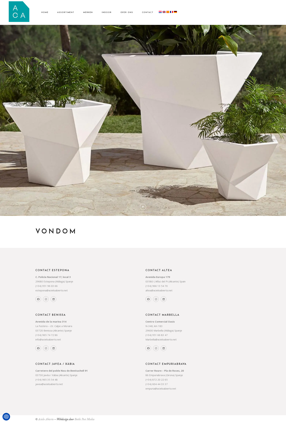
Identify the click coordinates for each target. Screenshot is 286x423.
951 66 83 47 (160, 335)
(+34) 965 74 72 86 (46, 335)
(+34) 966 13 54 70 (156, 286)
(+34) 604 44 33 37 (156, 384)
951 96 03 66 (50, 286)
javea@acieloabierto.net (49, 384)
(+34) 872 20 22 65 (156, 379)
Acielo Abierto (46, 419)
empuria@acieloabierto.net (160, 388)
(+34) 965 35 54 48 (46, 379)
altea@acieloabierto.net (158, 290)
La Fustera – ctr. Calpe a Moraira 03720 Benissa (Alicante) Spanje (53, 326)
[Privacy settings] (6, 417)
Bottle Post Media (85, 419)
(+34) (38, 286)
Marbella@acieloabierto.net (161, 339)
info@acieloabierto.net (48, 339)
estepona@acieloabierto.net (51, 290)
